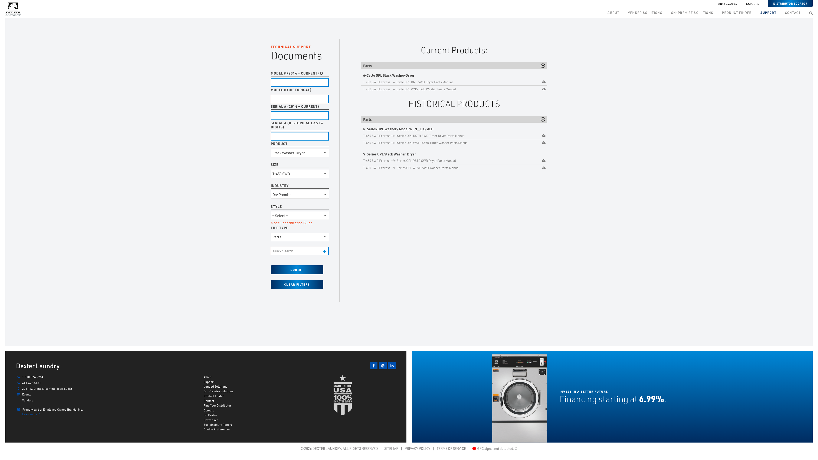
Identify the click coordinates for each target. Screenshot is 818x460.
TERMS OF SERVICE (451, 448)
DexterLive (211, 420)
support (768, 12)
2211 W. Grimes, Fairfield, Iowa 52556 (47, 389)
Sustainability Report (218, 425)
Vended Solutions (645, 12)
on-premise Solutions (692, 12)
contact (793, 12)
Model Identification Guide (292, 222)
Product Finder (214, 396)
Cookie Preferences (217, 429)
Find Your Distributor (217, 405)
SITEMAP (391, 448)
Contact (209, 401)
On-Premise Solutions (218, 391)
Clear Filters (297, 284)
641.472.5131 (31, 383)
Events (26, 394)
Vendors (27, 400)
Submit (297, 270)
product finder (737, 12)
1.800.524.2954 (32, 377)
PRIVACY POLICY (417, 448)
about (613, 12)
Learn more (29, 414)
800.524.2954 (727, 3)
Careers (752, 3)
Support (209, 382)
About (208, 377)
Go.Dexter (210, 415)
